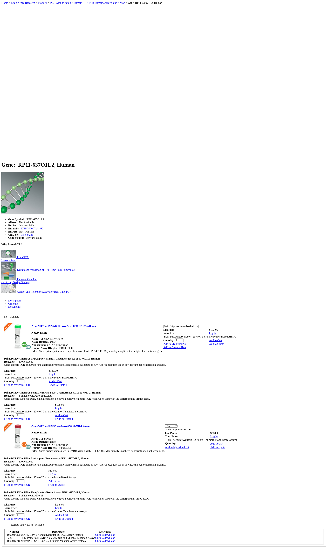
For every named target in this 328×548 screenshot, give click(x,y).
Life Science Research (23, 2)
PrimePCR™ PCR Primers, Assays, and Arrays (99, 2)
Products (42, 2)
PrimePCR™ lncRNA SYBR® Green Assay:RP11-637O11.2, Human (63, 326)
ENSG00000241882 (32, 228)
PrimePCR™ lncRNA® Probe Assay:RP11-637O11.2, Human (60, 426)
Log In (212, 333)
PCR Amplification (60, 2)
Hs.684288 (27, 234)
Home (4, 2)
